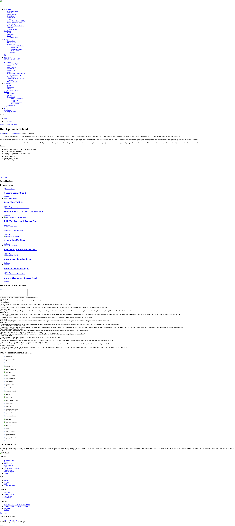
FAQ (5, 54)
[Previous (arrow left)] (0, 525)
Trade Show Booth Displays (15, 26)
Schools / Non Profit (13, 37)
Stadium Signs (15, 47)
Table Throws (11, 24)
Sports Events (11, 44)
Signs (9, 19)
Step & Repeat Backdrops (14, 22)
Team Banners (15, 51)
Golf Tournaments (16, 49)
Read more (7, 196)
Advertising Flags (12, 11)
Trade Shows (11, 52)
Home (2, 133)
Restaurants (10, 34)
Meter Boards (11, 17)
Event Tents (10, 16)
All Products (7, 9)
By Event (6, 39)
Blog (5, 55)
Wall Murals (10, 27)
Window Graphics (12, 29)
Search (2, 115)
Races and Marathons (17, 46)
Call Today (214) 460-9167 (12, 59)
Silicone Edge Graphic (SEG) (16, 21)
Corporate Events (12, 42)
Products (7, 133)
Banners (9, 12)
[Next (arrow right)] (2, 525)
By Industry (7, 31)
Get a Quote (7, 57)
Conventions (11, 41)
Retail (9, 36)
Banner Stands (11, 14)
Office (9, 32)
